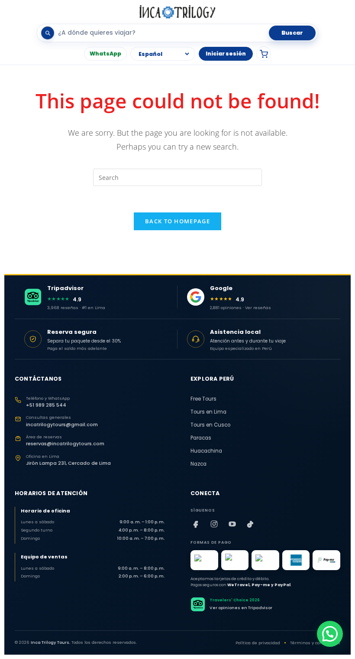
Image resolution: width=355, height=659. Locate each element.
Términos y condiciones (315, 643)
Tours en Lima (208, 411)
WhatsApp (105, 53)
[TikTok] (250, 524)
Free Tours (203, 398)
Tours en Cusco (210, 424)
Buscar (292, 32)
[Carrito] (263, 53)
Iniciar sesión (226, 53)
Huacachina (206, 450)
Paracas (200, 437)
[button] (330, 634)
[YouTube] (232, 524)
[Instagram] (214, 524)
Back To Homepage (177, 221)
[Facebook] (195, 524)
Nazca (198, 463)
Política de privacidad (258, 643)
